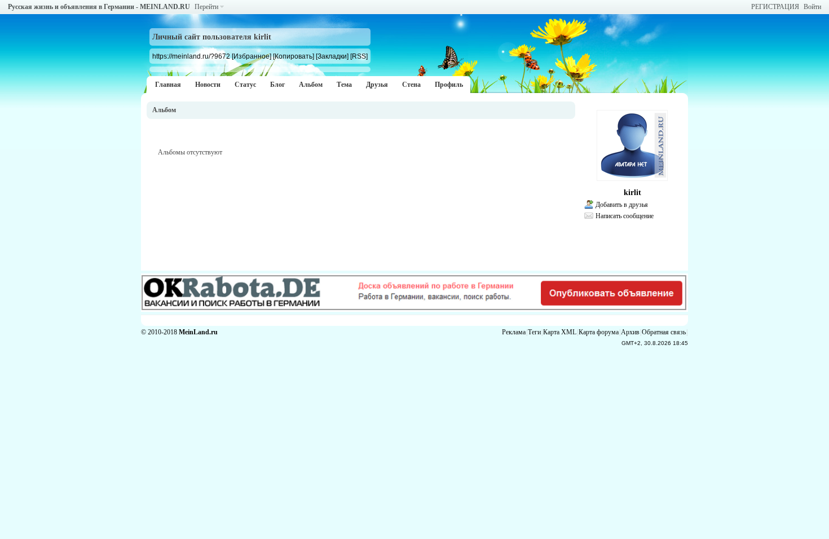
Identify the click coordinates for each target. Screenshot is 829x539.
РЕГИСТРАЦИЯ (775, 7)
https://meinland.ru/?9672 (191, 56)
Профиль (449, 85)
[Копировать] (293, 56)
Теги (534, 332)
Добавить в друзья (622, 205)
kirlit (632, 192)
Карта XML (559, 332)
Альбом (311, 85)
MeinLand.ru (198, 332)
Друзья (377, 85)
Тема (344, 85)
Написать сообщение (625, 216)
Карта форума (599, 332)
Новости (208, 85)
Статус (245, 85)
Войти (812, 7)
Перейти (206, 7)
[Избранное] (251, 56)
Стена (411, 85)
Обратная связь (664, 332)
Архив (630, 332)
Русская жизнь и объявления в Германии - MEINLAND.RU (99, 7)
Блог (277, 85)
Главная (168, 85)
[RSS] (359, 56)
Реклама (514, 332)
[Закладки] (332, 56)
